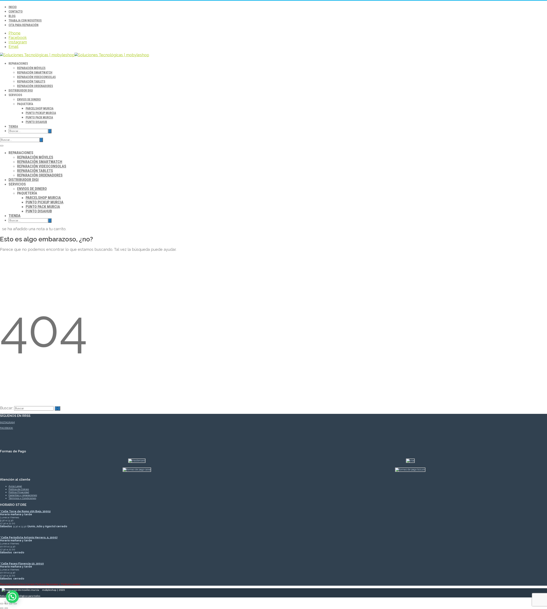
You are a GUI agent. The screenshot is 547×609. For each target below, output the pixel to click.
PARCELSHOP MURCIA (39, 108)
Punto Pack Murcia (39, 117)
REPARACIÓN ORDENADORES (35, 86)
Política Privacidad (19, 492)
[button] (12, 596)
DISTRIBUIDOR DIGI (21, 90)
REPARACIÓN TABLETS (31, 81)
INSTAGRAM (7, 422)
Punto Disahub (36, 122)
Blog (12, 16)
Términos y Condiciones (22, 498)
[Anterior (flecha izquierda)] (1, 608)
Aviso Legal (15, 486)
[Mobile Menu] (1, 145)
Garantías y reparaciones (23, 495)
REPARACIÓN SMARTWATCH (34, 72)
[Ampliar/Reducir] (1, 603)
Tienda (13, 126)
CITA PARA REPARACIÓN (23, 25)
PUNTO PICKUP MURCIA (41, 113)
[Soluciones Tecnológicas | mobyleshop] (74, 55)
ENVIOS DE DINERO (29, 99)
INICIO (13, 7)
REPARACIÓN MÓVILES (31, 68)
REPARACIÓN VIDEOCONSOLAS (36, 77)
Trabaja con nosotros (25, 20)
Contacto (16, 11)
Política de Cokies (19, 489)
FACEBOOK (6, 427)
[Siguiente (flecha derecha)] (6, 608)
